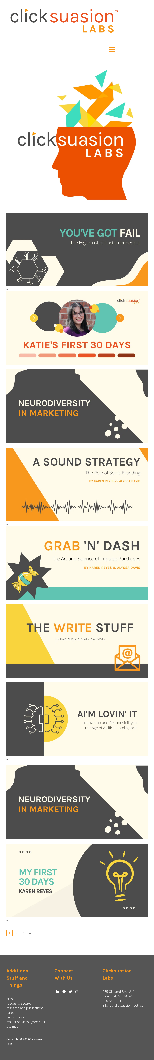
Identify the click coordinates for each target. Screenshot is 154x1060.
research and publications (24, 1008)
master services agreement (25, 1022)
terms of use (15, 1017)
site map (12, 1026)
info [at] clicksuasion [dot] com (124, 1005)
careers (11, 1012)
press (10, 999)
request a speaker (19, 1003)
